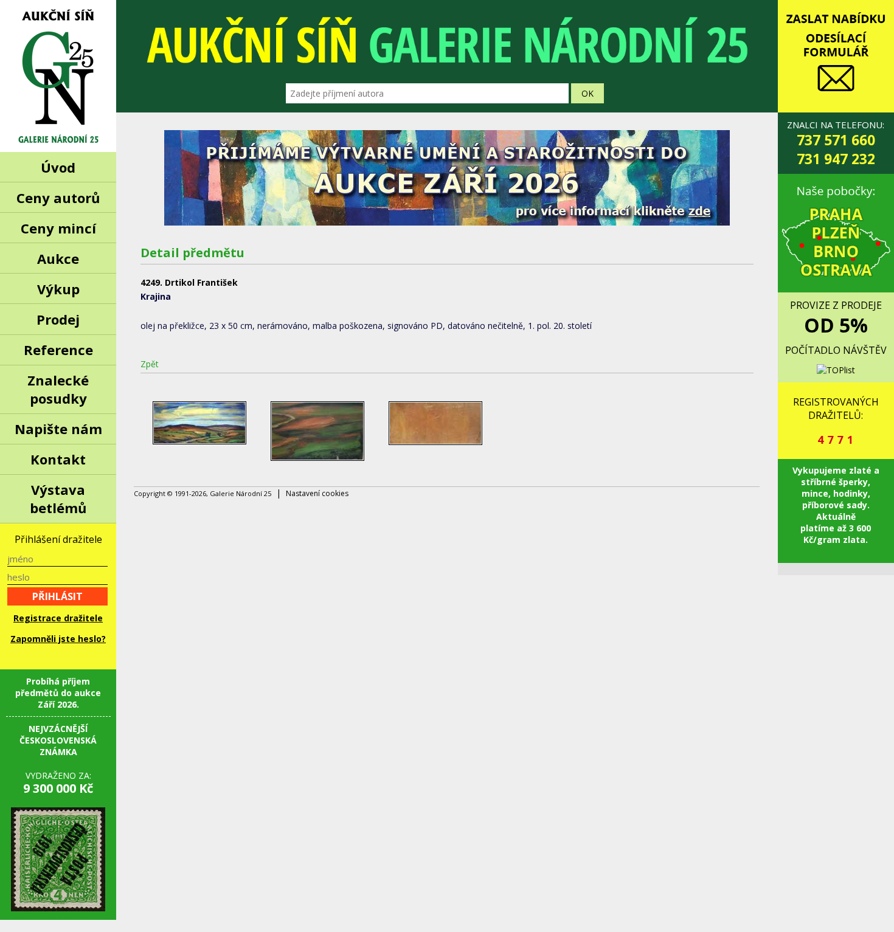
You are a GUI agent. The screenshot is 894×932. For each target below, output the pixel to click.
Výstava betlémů (58, 498)
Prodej (58, 319)
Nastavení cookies (317, 493)
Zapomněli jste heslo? (58, 638)
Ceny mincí (58, 228)
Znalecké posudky (58, 389)
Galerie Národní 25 (58, 76)
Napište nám (58, 428)
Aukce (58, 258)
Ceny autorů (58, 197)
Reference (58, 349)
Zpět (149, 364)
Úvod (58, 167)
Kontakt (58, 459)
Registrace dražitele (58, 618)
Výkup (58, 289)
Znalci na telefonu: (835, 143)
